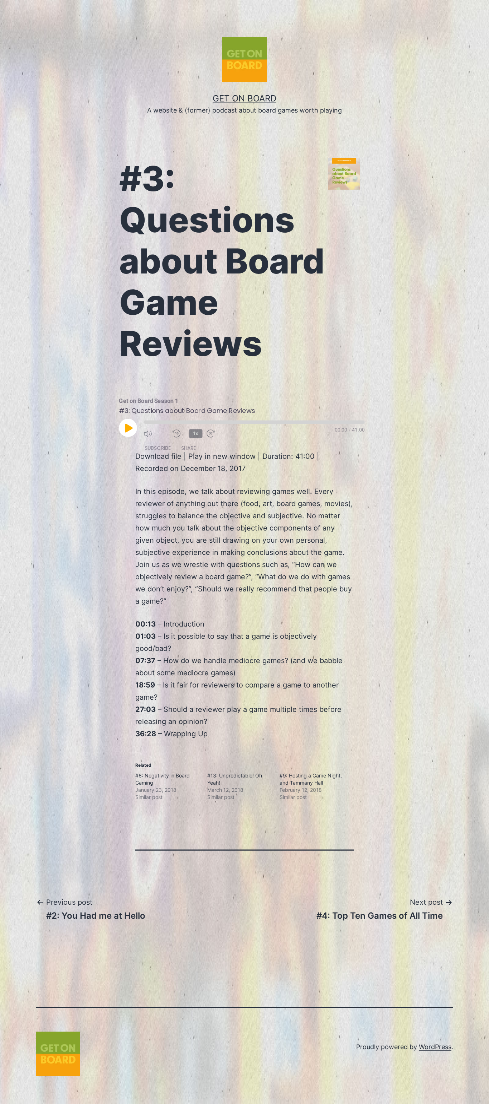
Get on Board (244, 98)
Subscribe (158, 448)
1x (195, 433)
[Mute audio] (156, 433)
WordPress (435, 1047)
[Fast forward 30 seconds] (219, 433)
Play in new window (222, 456)
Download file (158, 456)
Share (188, 448)
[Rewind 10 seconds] (179, 433)
